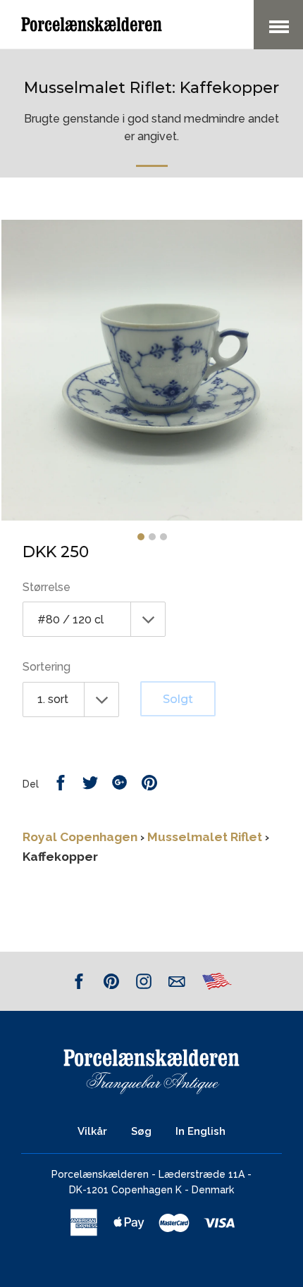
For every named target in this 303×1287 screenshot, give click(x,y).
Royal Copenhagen (80, 837)
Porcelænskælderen (100, 1174)
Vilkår (92, 1131)
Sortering (46, 666)
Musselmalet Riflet (204, 837)
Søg (141, 1131)
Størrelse (46, 587)
